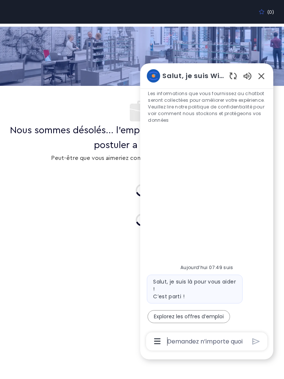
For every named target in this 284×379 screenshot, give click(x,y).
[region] (206, 208)
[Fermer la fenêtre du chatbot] (261, 76)
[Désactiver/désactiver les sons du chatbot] (247, 75)
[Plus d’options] (157, 341)
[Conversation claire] (233, 76)
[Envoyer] (256, 341)
